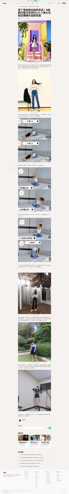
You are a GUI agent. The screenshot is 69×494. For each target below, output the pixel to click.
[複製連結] (14, 169)
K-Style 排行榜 (48, 481)
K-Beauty (25, 3)
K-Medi (36, 486)
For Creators (26, 478)
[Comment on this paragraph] (52, 21)
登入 (64, 3)
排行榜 (33, 3)
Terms (62, 492)
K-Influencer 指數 (48, 483)
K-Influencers (26, 475)
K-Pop (17, 3)
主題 (28, 3)
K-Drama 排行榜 (48, 478)
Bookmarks (58, 475)
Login (57, 473)
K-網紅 (37, 3)
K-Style (36, 483)
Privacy (65, 492)
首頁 (36, 473)
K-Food (36, 480)
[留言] (14, 166)
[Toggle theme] (61, 3)
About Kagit (26, 473)
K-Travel (36, 481)
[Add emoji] (47, 428)
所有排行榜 (47, 473)
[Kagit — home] (4, 3)
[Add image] (45, 428)
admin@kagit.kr (59, 480)
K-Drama (20, 3)
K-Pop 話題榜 (48, 475)
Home (19, 6)
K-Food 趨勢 (48, 480)
